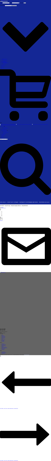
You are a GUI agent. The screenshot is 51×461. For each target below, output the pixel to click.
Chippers (2, 59)
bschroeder (2, 207)
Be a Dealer (3, 340)
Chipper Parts (5, 61)
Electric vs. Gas (3, 337)
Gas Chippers (5, 58)
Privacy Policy (3, 353)
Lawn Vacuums (3, 129)
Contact (2, 68)
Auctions (3, 346)
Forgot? (1, 3)
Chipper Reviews (3, 336)
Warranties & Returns (4, 352)
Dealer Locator (3, 348)
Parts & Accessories (4, 130)
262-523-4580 (3, 0)
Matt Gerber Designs (26, 354)
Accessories (4, 133)
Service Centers (3, 339)
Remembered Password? (3, 6)
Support (2, 66)
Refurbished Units (3, 345)
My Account (3, 341)
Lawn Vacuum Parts (5, 132)
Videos (2, 67)
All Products (3, 134)
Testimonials (3, 349)
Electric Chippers (5, 128)
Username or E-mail (2, 5)
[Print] (0, 217)
